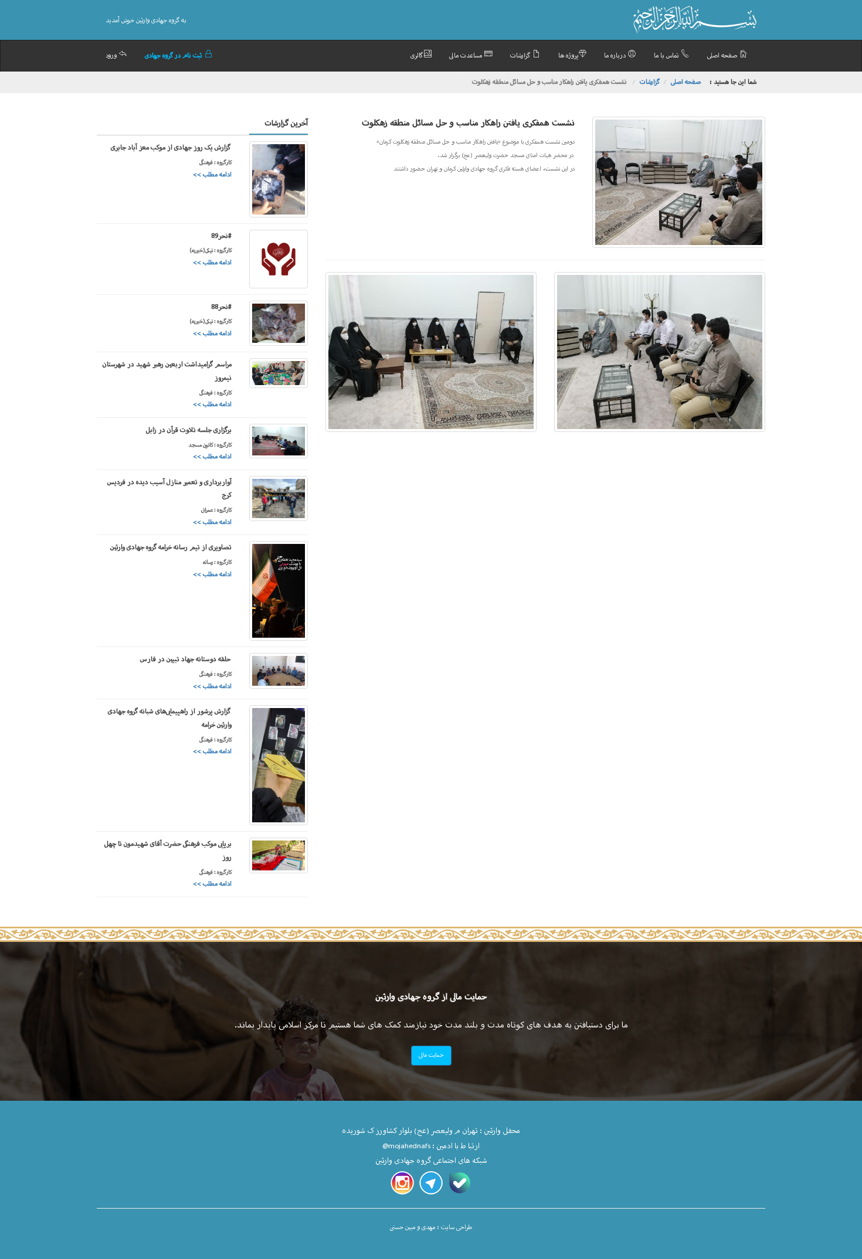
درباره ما (615, 56)
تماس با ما (667, 56)
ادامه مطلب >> (212, 175)
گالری (417, 56)
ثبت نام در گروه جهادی (174, 56)
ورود (112, 56)
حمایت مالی (431, 1055)
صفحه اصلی (723, 56)
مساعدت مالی (466, 56)
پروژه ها (568, 56)
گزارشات (521, 56)
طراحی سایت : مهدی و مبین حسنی (431, 1227)
